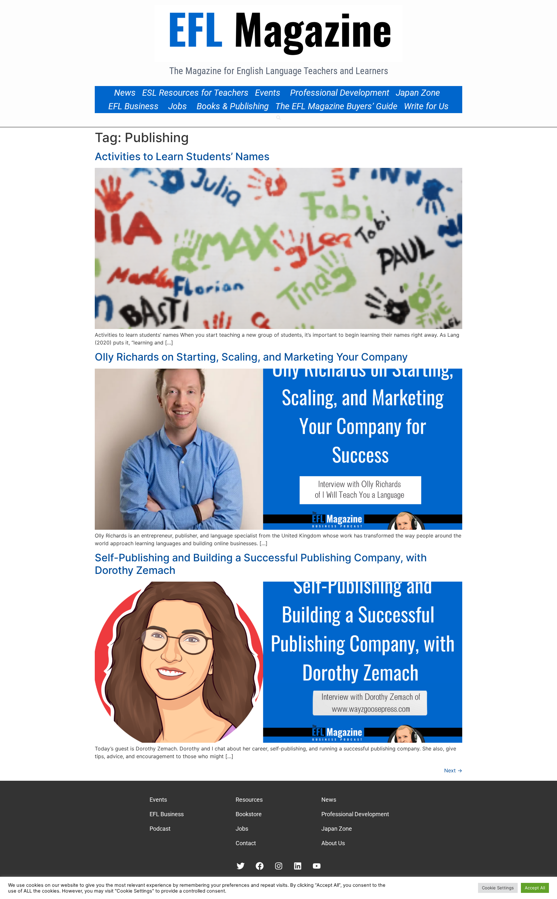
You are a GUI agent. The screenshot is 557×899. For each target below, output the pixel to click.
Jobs (177, 106)
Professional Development (339, 93)
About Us (333, 843)
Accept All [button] (535, 887)
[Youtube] (317, 866)
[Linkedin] (298, 866)
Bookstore (249, 814)
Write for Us (426, 106)
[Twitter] (241, 866)
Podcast (160, 828)
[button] (278, 117)
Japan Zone (418, 93)
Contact (246, 843)
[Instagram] (279, 866)
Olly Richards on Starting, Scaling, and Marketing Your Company (251, 357)
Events (267, 93)
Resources (249, 799)
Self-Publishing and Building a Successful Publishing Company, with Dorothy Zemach (261, 563)
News (125, 93)
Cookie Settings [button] (498, 887)
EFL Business (133, 106)
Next (453, 770)
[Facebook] (260, 866)
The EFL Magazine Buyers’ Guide (336, 106)
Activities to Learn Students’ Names (182, 156)
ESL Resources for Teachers (195, 93)
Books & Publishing (233, 106)
